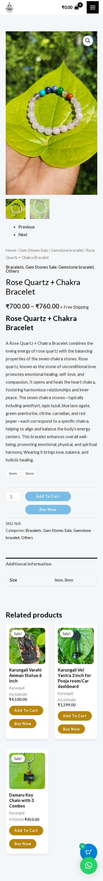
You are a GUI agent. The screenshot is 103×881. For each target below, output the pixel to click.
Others (12, 271)
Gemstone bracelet (67, 250)
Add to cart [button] (26, 710)
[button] (88, 41)
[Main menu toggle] (93, 7)
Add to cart (48, 496)
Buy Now (47, 509)
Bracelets (15, 267)
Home (11, 250)
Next (22, 234)
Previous (26, 226)
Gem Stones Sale (33, 250)
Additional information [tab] (29, 563)
